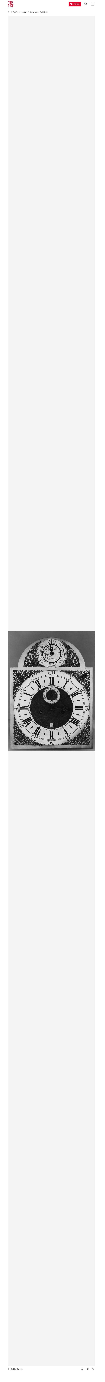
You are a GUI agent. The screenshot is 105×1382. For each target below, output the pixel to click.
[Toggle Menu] (93, 4)
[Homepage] (10, 4)
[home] (9, 12)
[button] (51, 691)
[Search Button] (86, 4)
